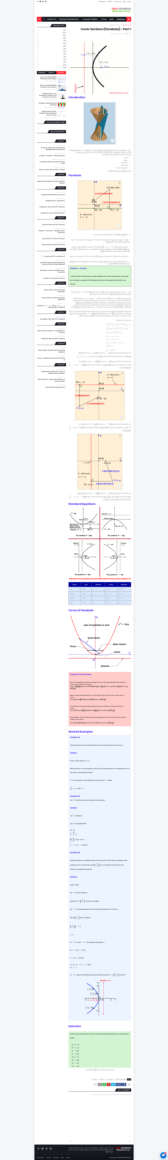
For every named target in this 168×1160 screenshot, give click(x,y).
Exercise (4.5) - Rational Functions (53, 245)
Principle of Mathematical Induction (48, 104)
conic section (110, 1106)
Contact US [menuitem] (51, 19)
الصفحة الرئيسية (126, 25)
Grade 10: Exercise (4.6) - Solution (53, 225)
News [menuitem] (112, 19)
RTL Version (102, 1)
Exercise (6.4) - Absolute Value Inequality (54, 291)
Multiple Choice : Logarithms (55, 201)
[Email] (100, 1111)
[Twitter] (113, 1111)
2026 (51, 30)
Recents (51, 73)
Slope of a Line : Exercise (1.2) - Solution (52, 170)
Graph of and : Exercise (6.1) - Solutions (53, 308)
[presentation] (111, 235)
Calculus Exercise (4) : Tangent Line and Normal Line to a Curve (48, 113)
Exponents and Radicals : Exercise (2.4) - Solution (51, 182)
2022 (51, 38)
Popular (61, 73)
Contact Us (117, 1)
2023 (51, 35)
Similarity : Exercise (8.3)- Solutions (53, 341)
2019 (51, 46)
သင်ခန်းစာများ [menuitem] (120, 19)
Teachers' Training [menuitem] (90, 19)
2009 (51, 65)
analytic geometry (115, 25)
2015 (51, 57)
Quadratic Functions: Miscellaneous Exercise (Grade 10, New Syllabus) (52, 263)
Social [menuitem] (104, 19)
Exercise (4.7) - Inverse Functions (53, 239)
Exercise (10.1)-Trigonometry (55, 389)
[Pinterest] (109, 1111)
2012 (51, 60)
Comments (42, 73)
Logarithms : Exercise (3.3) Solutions (53, 213)
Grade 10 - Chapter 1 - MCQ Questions (52, 156)
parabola (94, 1106)
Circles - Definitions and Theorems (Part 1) (51, 361)
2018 (51, 49)
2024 (51, 33)
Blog (124, 1)
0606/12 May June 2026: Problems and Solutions (48, 78)
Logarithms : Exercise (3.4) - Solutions (52, 207)
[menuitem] (128, 19)
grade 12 (101, 1106)
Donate (110, 1)
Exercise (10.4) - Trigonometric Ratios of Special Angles (51, 382)
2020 (51, 43)
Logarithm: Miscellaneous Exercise (53, 195)
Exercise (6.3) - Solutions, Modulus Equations (53, 299)
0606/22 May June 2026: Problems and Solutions (48, 86)
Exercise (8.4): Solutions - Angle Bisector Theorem (51, 334)
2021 (51, 41)
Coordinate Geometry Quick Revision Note (52, 162)
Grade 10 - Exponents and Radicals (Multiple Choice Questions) (53, 148)
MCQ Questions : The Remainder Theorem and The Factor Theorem (48, 95)
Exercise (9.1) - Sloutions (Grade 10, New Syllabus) (51, 353)
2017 (51, 51)
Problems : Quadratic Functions (54, 278)
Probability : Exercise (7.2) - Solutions (52, 321)
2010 (51, 62)
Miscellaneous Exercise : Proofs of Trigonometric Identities (53, 374)
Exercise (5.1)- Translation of (53, 256)
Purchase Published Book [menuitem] (69, 19)
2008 (51, 67)
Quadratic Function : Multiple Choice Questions (52, 271)
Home (129, 1)
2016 (51, 54)
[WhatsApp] (104, 1111)
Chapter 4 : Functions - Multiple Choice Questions (51, 231)
